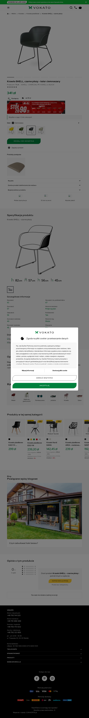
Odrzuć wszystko (44, 378)
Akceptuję (44, 385)
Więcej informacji (28, 370)
